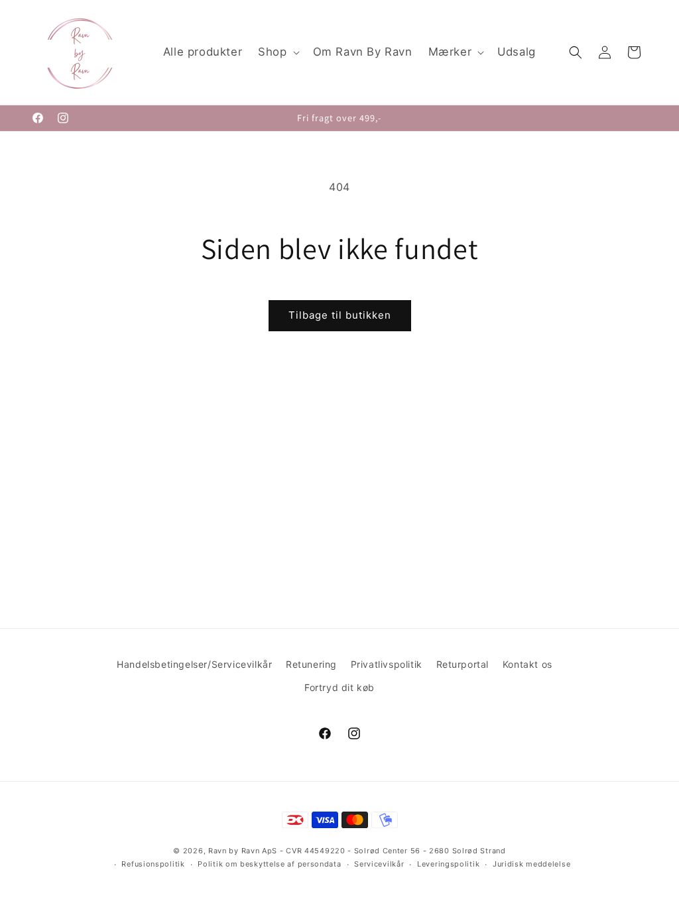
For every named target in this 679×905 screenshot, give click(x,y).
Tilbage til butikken (339, 315)
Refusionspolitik (152, 864)
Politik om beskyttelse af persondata (269, 864)
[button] (277, 52)
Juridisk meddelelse (531, 864)
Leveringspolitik (448, 864)
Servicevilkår (379, 864)
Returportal (462, 664)
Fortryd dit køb (339, 687)
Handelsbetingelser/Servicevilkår (194, 664)
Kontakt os (527, 664)
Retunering (311, 664)
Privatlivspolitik (386, 664)
